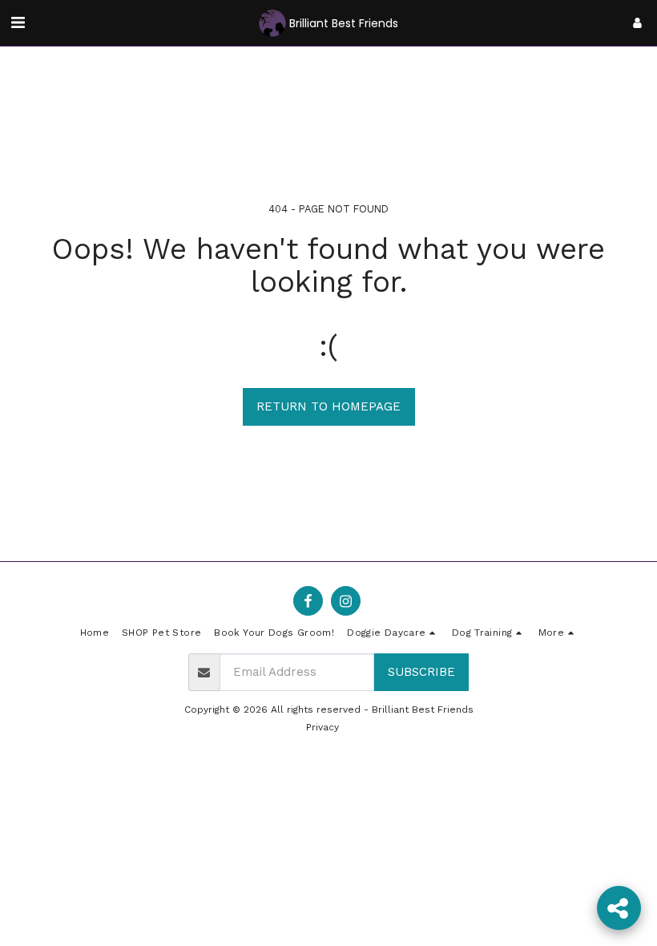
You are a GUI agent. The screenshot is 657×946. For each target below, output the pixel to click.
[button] (17, 22)
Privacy (322, 727)
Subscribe (421, 672)
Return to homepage (328, 406)
